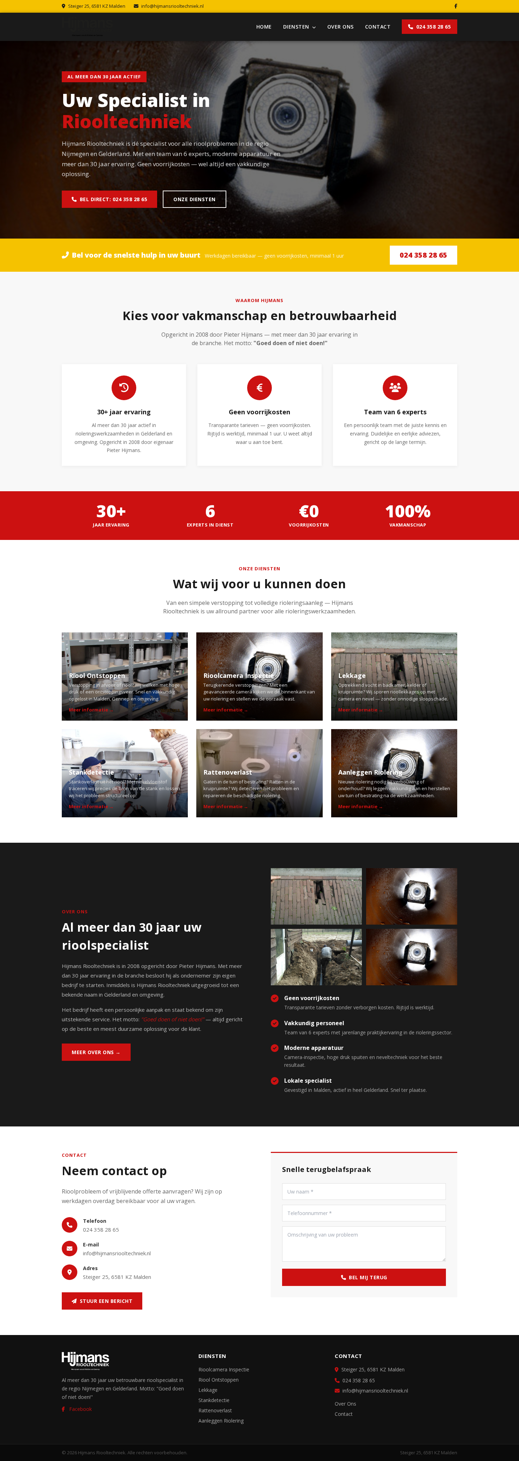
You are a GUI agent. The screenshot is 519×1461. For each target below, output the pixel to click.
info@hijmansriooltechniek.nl (172, 6)
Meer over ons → (96, 1052)
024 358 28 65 (433, 26)
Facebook (80, 1409)
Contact (378, 26)
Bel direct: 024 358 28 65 (114, 199)
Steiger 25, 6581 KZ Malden (117, 1276)
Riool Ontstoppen (218, 1379)
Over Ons (340, 26)
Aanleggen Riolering (221, 1420)
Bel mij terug (368, 1277)
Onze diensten (194, 199)
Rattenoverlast (215, 1410)
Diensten (297, 26)
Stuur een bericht (106, 1301)
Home (264, 26)
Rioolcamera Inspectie (223, 1369)
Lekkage (207, 1390)
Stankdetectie (213, 1400)
